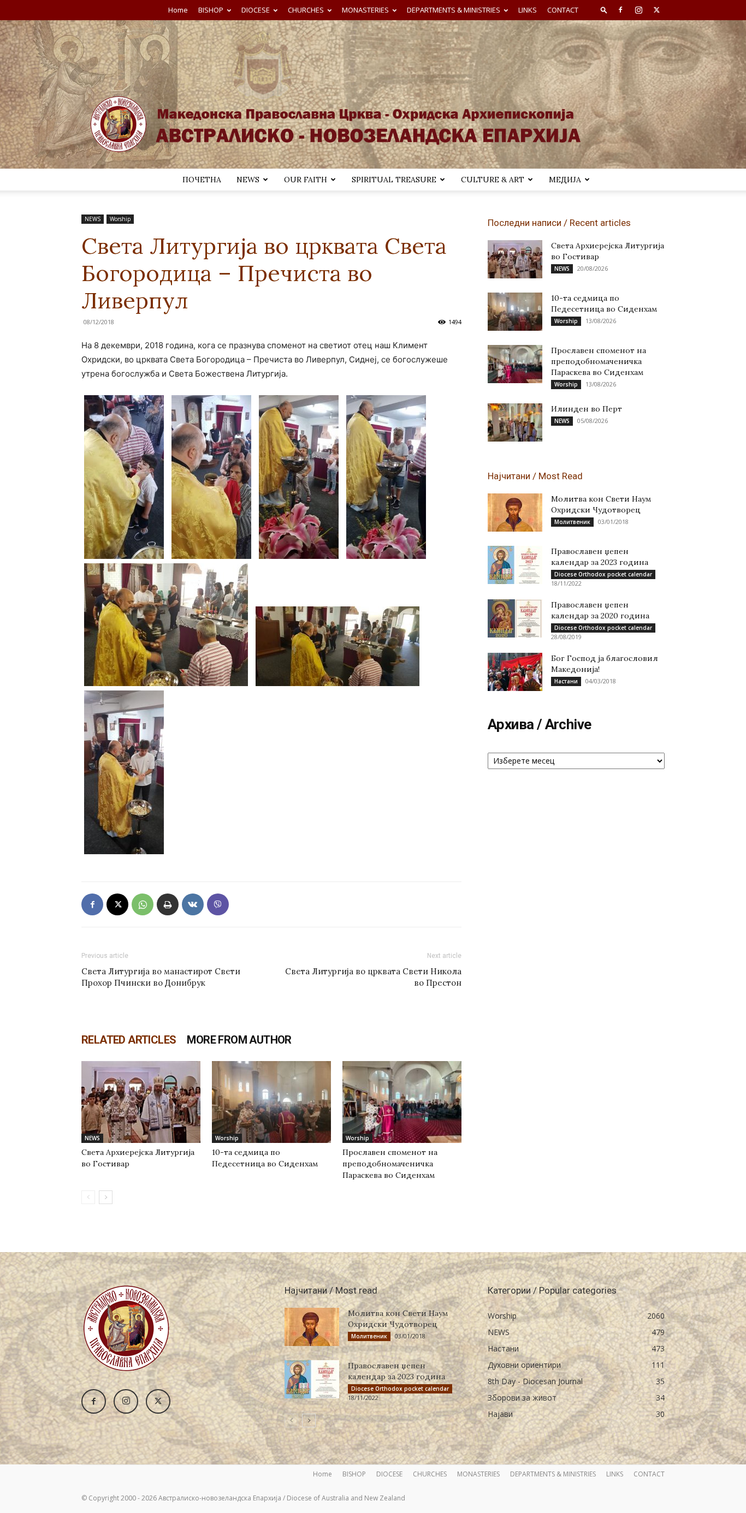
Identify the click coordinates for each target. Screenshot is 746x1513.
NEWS (247, 179)
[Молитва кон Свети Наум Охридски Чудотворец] (515, 512)
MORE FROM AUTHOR (239, 1039)
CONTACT (562, 10)
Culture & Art (492, 179)
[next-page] (106, 1197)
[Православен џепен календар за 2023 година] (515, 565)
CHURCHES (306, 10)
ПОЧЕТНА (201, 179)
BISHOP (210, 10)
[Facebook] (620, 10)
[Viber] (218, 904)
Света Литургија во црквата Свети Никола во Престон (373, 977)
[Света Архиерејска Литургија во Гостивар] (140, 1102)
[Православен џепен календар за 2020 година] (515, 618)
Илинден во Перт (586, 409)
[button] (604, 9)
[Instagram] (638, 10)
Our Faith (305, 179)
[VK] (193, 904)
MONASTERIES (365, 10)
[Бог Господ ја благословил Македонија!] (515, 672)
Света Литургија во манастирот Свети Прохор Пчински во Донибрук (160, 977)
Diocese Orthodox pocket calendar (603, 574)
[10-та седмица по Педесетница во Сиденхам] (271, 1102)
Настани (566, 681)
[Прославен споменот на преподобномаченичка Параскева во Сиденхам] (401, 1102)
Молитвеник (572, 522)
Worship (120, 219)
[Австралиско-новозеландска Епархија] (373, 94)
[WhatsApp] (142, 904)
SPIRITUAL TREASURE (394, 179)
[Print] (168, 904)
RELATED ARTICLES (128, 1039)
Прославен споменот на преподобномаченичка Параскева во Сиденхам (389, 1163)
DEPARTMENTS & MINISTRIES (453, 10)
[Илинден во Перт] (515, 422)
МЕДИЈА (565, 179)
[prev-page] (88, 1197)
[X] (656, 10)
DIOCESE (255, 10)
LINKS (527, 10)
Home (178, 10)
